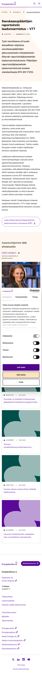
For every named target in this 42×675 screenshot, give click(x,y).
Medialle (5, 616)
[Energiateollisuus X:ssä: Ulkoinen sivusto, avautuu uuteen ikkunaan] (13, 659)
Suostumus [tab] (7, 297)
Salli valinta (21, 375)
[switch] (36, 343)
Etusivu (5, 12)
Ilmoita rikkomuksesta (21, 669)
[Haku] (34, 3)
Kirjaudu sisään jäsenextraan (14, 605)
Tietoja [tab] (35, 297)
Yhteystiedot (7, 596)
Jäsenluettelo (7, 620)
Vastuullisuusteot (9, 612)
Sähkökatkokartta (29, 563)
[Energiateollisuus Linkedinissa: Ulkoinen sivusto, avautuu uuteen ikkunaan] (18, 659)
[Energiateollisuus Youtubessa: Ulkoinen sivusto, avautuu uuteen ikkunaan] (29, 659)
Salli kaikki (21, 367)
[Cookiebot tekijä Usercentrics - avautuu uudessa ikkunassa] (29, 290)
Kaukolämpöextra (9, 648)
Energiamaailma (8, 632)
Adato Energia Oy (9, 636)
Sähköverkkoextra (9, 644)
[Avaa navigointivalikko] (39, 3)
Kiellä (21, 382)
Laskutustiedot (8, 601)
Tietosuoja (21, 665)
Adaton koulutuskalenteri (12, 640)
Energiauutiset (8, 628)
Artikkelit (17, 12)
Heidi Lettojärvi (9, 253)
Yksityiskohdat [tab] (21, 297)
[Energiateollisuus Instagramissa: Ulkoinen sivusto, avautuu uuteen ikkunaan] (23, 659)
